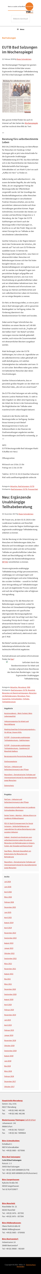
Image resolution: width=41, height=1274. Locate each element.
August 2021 (8, 974)
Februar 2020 (9, 1010)
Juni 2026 (7, 887)
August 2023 (8, 943)
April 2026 (8, 892)
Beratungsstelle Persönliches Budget (18, 756)
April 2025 (8, 917)
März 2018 (8, 1071)
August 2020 (8, 999)
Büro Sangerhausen (10, 1179)
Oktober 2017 (9, 1086)
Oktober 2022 (9, 953)
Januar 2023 (8, 948)
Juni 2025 (7, 912)
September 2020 (10, 994)
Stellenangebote (10, 761)
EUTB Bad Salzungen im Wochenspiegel (19, 49)
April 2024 (8, 928)
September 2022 (10, 958)
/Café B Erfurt (19, 1120)
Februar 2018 (9, 1076)
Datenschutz (9, 785)
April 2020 (8, 1004)
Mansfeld (31, 690)
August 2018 (8, 1056)
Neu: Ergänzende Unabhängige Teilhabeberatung (17, 502)
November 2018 (10, 1040)
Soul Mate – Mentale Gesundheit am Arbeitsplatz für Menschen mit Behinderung (17, 854)
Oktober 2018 (9, 1045)
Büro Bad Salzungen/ (11, 1156)
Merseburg (22, 687)
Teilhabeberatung (9, 702)
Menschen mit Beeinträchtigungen (15, 693)
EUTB (32, 486)
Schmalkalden (16, 699)
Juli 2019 (7, 1020)
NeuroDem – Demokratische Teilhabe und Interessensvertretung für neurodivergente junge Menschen (20, 777)
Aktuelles (13, 486)
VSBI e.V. (20, 7)
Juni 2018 (7, 1061)
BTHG (5, 562)
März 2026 (8, 897)
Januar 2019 (8, 1035)
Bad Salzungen (23, 486)
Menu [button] (22, 29)
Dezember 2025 (10, 907)
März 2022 (8, 963)
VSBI (28, 687)
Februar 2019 (9, 1030)
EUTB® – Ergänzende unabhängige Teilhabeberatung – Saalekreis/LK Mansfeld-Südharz (17, 748)
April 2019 (8, 1025)
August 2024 (8, 922)
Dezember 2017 (10, 1081)
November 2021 (10, 969)
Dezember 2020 (10, 989)
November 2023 (10, 933)
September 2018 (10, 1051)
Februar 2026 (9, 902)
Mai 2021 (7, 979)
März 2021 (8, 984)
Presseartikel (33, 489)
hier (12, 659)
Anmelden (20, 1266)
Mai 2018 (7, 1066)
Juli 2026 (7, 881)
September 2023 (10, 938)
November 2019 (10, 1015)
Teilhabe (26, 699)
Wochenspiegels (31, 123)
